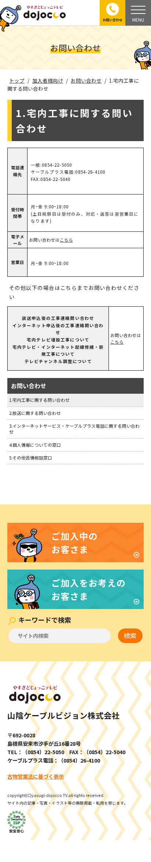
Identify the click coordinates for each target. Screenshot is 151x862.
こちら (66, 240)
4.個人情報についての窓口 (35, 445)
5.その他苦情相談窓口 (30, 457)
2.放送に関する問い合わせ (35, 413)
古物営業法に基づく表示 (35, 776)
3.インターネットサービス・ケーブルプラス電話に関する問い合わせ (74, 429)
